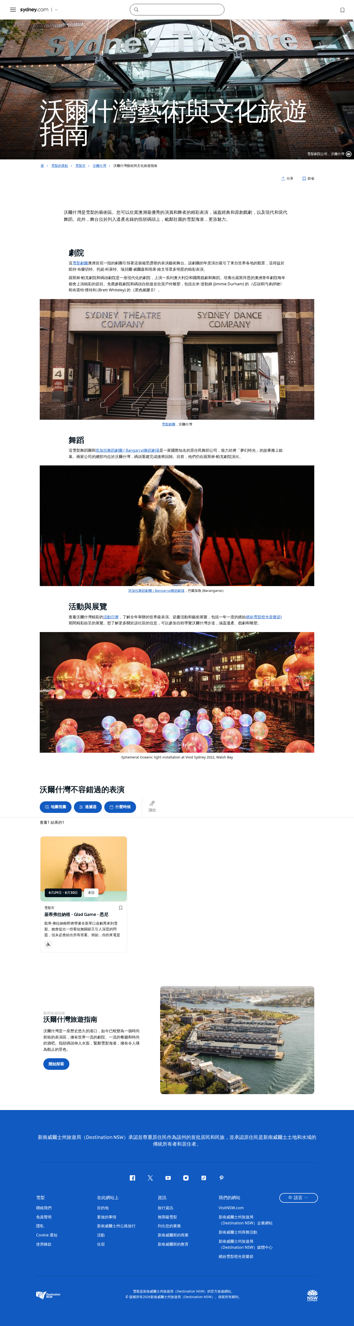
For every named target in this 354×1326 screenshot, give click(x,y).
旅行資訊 (165, 1207)
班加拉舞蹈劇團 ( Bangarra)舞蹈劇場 (156, 590)
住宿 (101, 1244)
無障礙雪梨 (167, 1217)
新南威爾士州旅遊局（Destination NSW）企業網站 (246, 1220)
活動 (101, 1235)
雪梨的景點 (59, 165)
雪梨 (40, 1198)
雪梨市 (80, 165)
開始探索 (56, 1064)
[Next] (307, 1040)
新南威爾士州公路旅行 (116, 1225)
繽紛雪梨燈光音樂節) (264, 617)
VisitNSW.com (231, 1207)
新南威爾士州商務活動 (238, 1232)
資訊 (162, 1198)
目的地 (103, 1207)
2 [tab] (237, 1090)
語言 (298, 1198)
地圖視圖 (58, 807)
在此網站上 (108, 1198)
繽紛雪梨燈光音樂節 (236, 1256)
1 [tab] (232, 1090)
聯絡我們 (44, 1207)
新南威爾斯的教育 (173, 1244)
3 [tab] (242, 1090)
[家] (34, 9)
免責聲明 (44, 1217)
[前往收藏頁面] (342, 9)
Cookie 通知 (46, 1235)
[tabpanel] (177, 79)
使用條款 (44, 1244)
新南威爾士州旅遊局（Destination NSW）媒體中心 (246, 1244)
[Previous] (167, 1040)
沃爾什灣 (99, 165)
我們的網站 (229, 1198)
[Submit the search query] (136, 9)
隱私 (40, 1225)
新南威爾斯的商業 (173, 1235)
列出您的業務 (169, 1225)
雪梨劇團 (168, 424)
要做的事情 (106, 1217)
